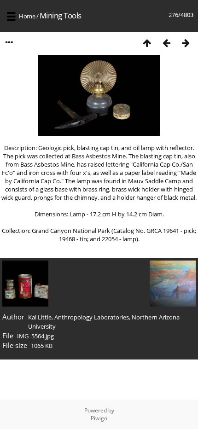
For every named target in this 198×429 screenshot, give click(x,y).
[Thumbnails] (147, 42)
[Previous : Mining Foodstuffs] (166, 42)
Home (27, 16)
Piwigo (99, 418)
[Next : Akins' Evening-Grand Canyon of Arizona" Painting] (185, 42)
